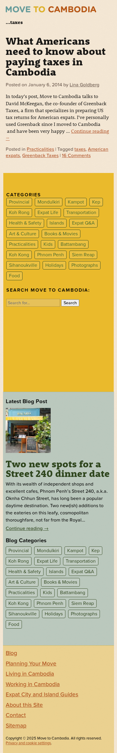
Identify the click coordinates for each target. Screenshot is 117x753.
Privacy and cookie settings (28, 743)
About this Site (24, 705)
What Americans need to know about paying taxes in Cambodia (56, 56)
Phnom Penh (50, 255)
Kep (96, 202)
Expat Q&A (83, 223)
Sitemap (16, 725)
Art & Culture (22, 234)
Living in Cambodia (30, 674)
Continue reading (27, 528)
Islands (57, 223)
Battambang (73, 244)
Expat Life (48, 213)
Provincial (19, 202)
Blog (11, 653)
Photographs (84, 265)
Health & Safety (25, 223)
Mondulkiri (49, 202)
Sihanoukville (23, 265)
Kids (48, 244)
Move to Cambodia (51, 9)
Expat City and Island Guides (42, 694)
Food (14, 276)
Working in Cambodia (33, 684)
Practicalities (40, 149)
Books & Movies (61, 234)
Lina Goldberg (84, 85)
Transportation (81, 213)
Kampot (76, 202)
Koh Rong (19, 213)
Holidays (54, 265)
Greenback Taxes (40, 156)
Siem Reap (83, 255)
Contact (16, 715)
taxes (80, 149)
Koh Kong (19, 255)
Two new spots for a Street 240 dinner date (58, 468)
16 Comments (76, 156)
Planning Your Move (31, 663)
